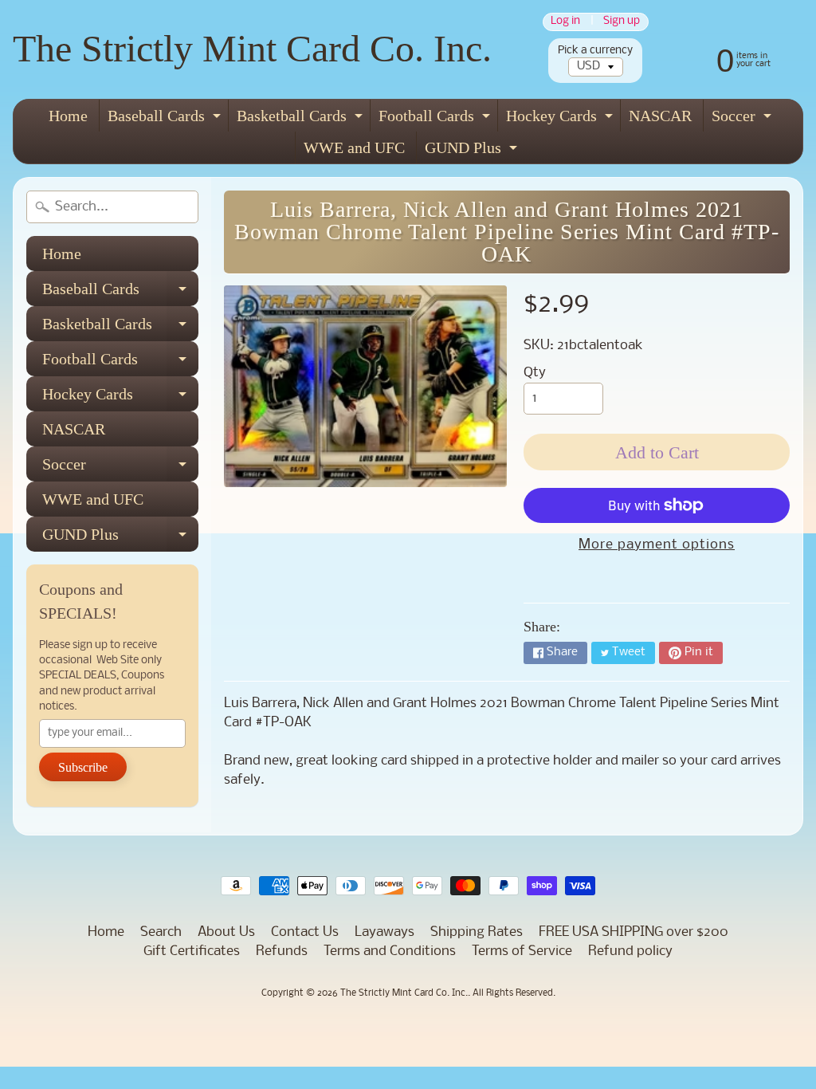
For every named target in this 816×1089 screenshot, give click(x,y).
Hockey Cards (561, 119)
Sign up (621, 22)
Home (68, 115)
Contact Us (305, 932)
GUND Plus (473, 151)
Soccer (743, 119)
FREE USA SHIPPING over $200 (633, 932)
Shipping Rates (476, 932)
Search (161, 932)
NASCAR (660, 115)
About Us (226, 932)
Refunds (282, 951)
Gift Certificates (191, 951)
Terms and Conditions (390, 951)
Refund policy (630, 951)
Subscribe (83, 767)
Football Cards (436, 119)
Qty (535, 372)
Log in (565, 22)
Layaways (384, 932)
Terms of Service (522, 951)
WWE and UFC (354, 147)
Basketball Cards (302, 119)
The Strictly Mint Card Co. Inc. (252, 48)
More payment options (657, 544)
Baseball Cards (166, 119)
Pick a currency (595, 51)
